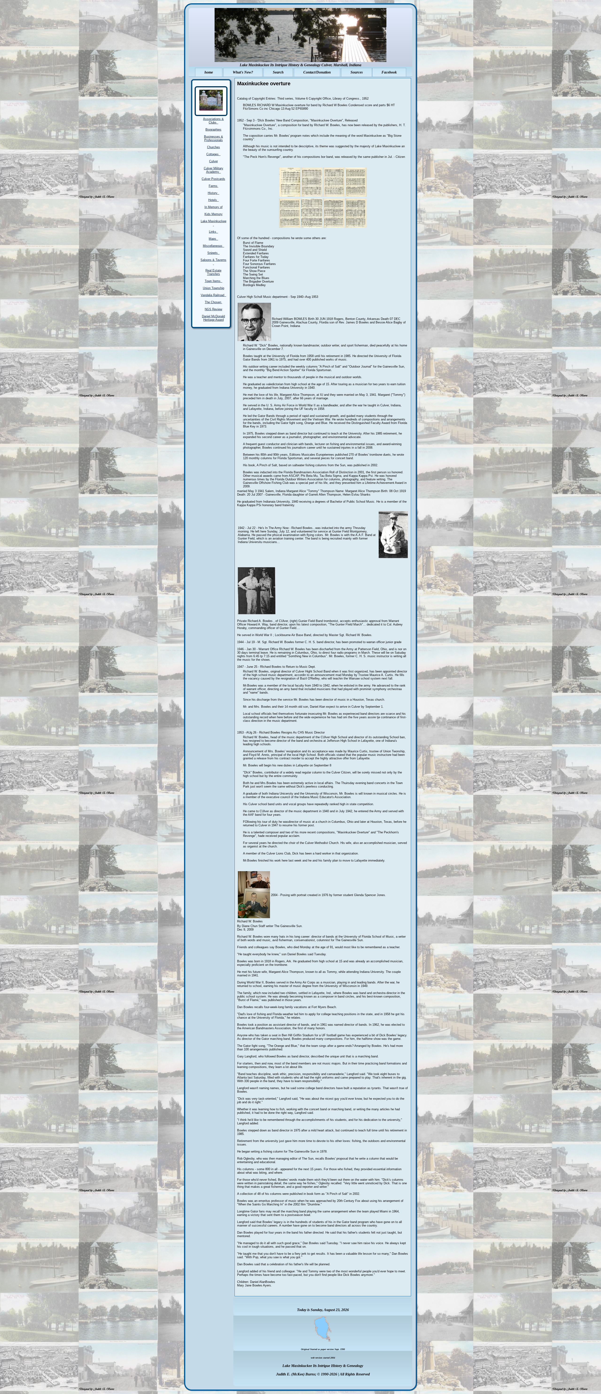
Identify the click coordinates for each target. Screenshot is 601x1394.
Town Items (213, 281)
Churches (213, 147)
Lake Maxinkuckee (213, 222)
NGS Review (213, 309)
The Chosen (213, 302)
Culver (213, 161)
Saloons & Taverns (213, 261)
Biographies (213, 129)
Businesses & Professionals (213, 138)
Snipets (213, 253)
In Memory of (213, 207)
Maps (213, 239)
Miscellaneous (213, 246)
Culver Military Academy (213, 170)
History (213, 193)
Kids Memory (213, 214)
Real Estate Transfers (213, 272)
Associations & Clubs (213, 120)
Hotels (213, 200)
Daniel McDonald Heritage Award (213, 318)
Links (213, 231)
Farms (213, 186)
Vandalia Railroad (213, 295)
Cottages (213, 154)
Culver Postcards (213, 179)
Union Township (213, 288)
